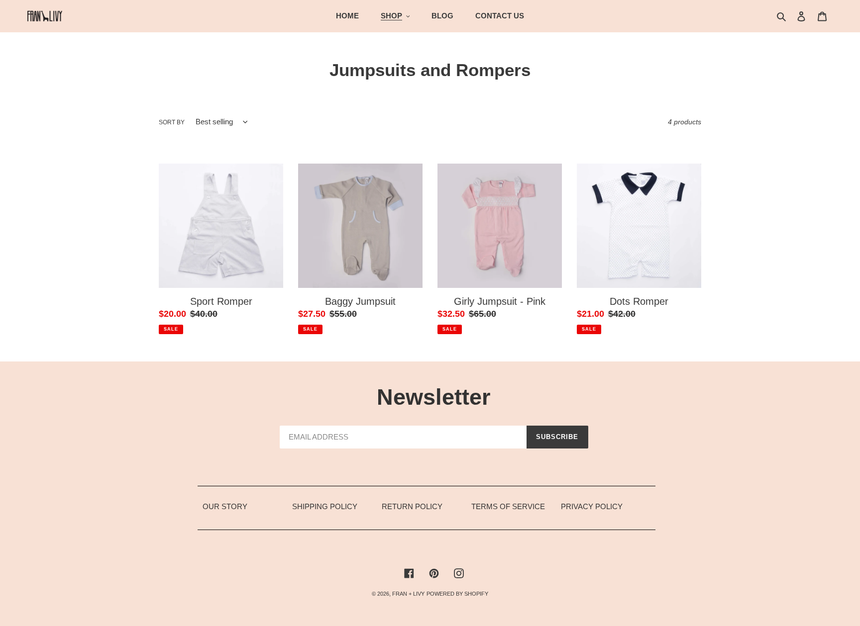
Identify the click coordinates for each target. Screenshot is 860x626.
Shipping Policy (324, 506)
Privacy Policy (592, 506)
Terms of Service (508, 506)
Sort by (172, 122)
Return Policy (412, 506)
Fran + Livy (408, 594)
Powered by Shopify (457, 594)
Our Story (225, 506)
